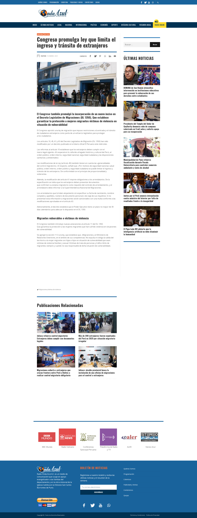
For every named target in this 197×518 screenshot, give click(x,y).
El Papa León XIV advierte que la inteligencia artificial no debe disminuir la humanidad (141, 232)
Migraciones (43, 289)
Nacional (40, 34)
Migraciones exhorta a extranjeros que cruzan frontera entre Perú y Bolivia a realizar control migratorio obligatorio (53, 373)
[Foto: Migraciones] (77, 84)
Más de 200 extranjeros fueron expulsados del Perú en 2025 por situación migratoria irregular (97, 338)
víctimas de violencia (54, 289)
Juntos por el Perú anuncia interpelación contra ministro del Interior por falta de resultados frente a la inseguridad (141, 198)
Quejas (126, 495)
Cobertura (127, 479)
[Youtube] (149, 2)
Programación (129, 474)
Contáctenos (128, 490)
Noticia (46, 34)
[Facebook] (141, 2)
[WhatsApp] (152, 2)
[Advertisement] (115, 13)
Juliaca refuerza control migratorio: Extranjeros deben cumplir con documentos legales (55, 338)
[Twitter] (145, 2)
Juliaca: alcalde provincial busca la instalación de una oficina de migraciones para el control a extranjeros (97, 373)
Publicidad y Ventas (131, 485)
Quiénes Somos (129, 469)
